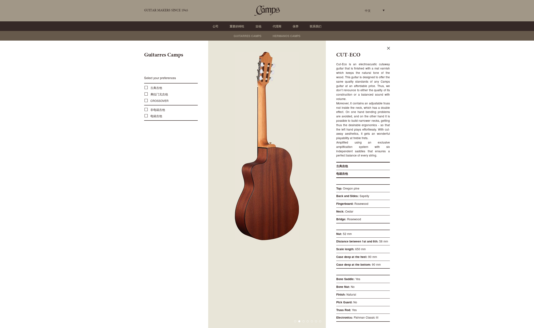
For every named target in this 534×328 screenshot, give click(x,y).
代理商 (277, 26)
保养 (295, 26)
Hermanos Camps (286, 36)
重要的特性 (237, 26)
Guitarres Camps (247, 36)
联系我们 (315, 26)
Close (388, 48)
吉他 (258, 26)
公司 (215, 26)
